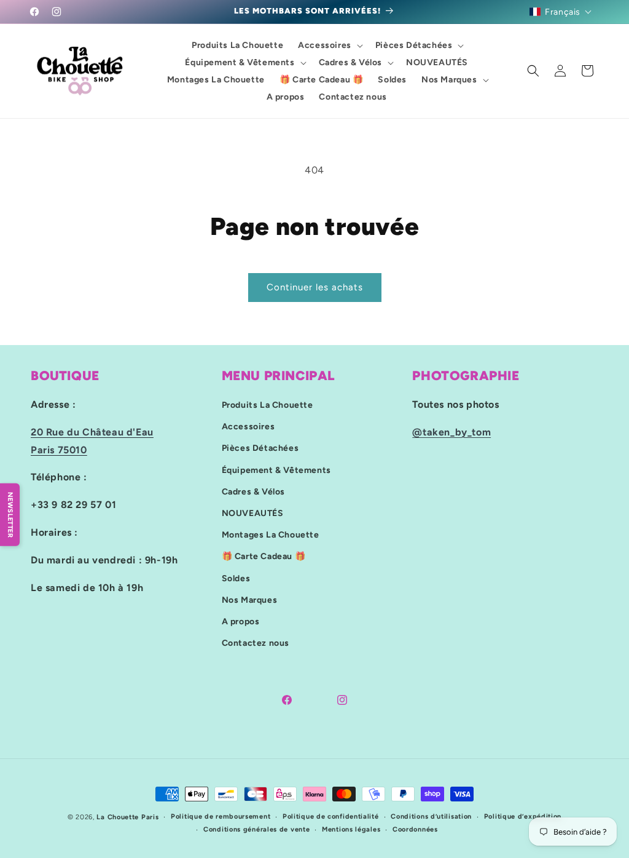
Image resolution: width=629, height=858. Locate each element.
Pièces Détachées (260, 448)
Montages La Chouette (270, 535)
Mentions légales (351, 829)
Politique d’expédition (522, 816)
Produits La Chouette (267, 405)
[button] (560, 11)
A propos (241, 621)
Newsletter (10, 515)
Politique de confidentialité (331, 816)
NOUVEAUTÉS (253, 513)
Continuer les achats (315, 287)
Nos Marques (250, 600)
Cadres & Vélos (253, 492)
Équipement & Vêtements (276, 470)
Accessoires (248, 426)
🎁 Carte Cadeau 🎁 (264, 556)
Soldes (236, 578)
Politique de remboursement (220, 816)
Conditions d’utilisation (431, 816)
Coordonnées (415, 829)
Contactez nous (255, 643)
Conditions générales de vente (256, 829)
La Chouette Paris (127, 817)
